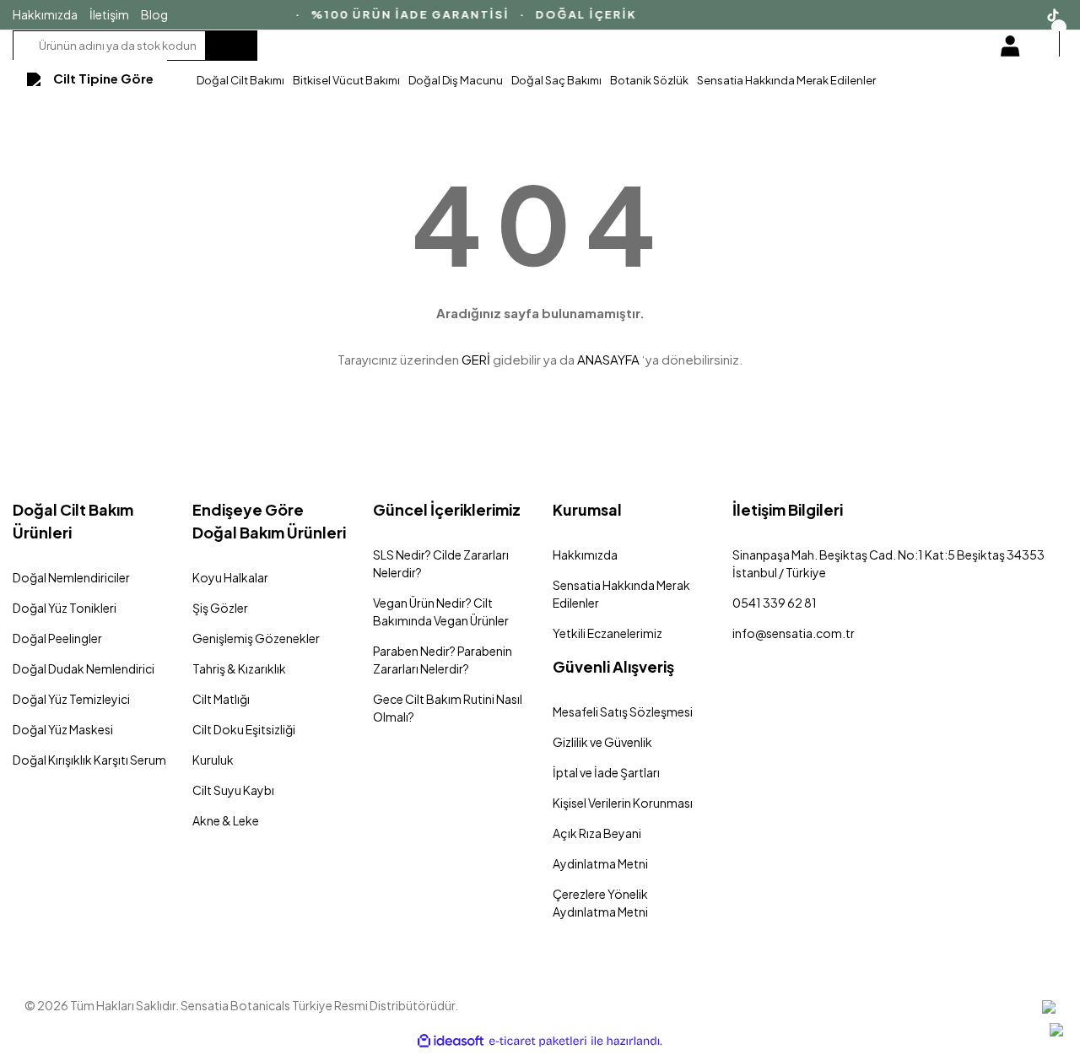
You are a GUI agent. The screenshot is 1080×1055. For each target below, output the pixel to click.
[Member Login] (1010, 46)
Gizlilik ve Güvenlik (602, 741)
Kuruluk (213, 759)
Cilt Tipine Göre (103, 78)
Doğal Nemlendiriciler (71, 577)
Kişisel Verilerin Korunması (623, 802)
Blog (154, 14)
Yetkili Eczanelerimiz (607, 633)
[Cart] (1056, 43)
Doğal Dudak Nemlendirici (83, 668)
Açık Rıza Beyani (597, 833)
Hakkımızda (45, 14)
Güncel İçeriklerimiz (447, 509)
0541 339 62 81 (774, 602)
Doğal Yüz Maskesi (63, 729)
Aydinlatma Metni (600, 863)
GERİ (476, 359)
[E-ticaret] (538, 1041)
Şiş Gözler (220, 607)
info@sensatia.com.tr (793, 633)
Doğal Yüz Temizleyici (71, 698)
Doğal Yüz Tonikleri (64, 607)
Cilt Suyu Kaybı (233, 790)
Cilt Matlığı (221, 698)
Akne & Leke (225, 820)
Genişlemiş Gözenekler (256, 638)
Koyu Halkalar (230, 577)
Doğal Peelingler (57, 638)
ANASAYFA (608, 359)
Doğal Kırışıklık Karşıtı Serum (89, 759)
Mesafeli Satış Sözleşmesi (623, 711)
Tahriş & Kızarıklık (239, 668)
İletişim (109, 14)
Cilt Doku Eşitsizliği (243, 729)
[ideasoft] (450, 1041)
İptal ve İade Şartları (606, 772)
